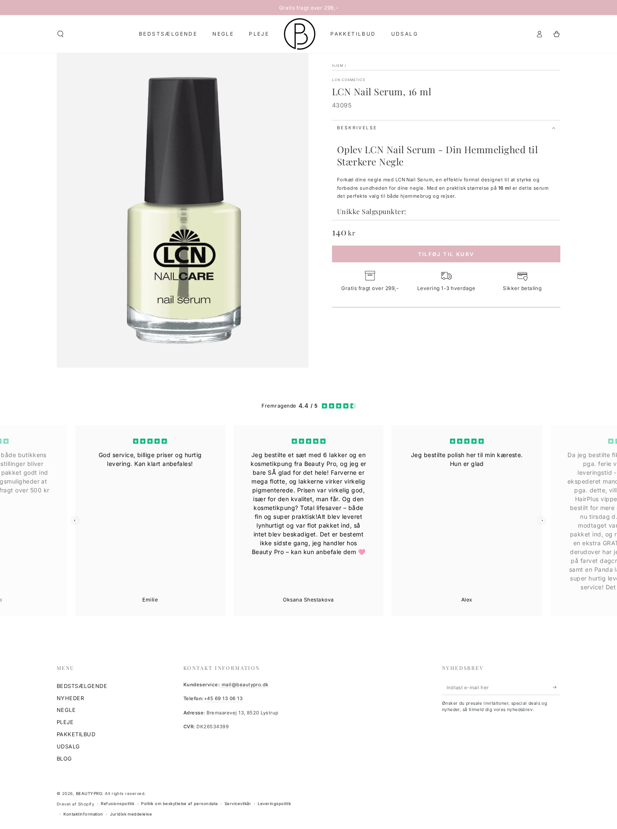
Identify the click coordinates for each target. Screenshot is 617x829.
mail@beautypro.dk (244, 685)
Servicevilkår (238, 803)
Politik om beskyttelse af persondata (179, 803)
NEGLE (66, 710)
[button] (60, 33)
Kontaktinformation (83, 814)
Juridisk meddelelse (131, 814)
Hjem (337, 65)
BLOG (64, 759)
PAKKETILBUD (76, 734)
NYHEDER (70, 698)
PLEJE (65, 722)
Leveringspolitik (274, 803)
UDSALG (68, 746)
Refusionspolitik (117, 803)
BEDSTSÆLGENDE (82, 686)
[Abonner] (556, 687)
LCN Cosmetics (349, 80)
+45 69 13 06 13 (223, 698)
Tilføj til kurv (446, 254)
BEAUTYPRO (89, 793)
